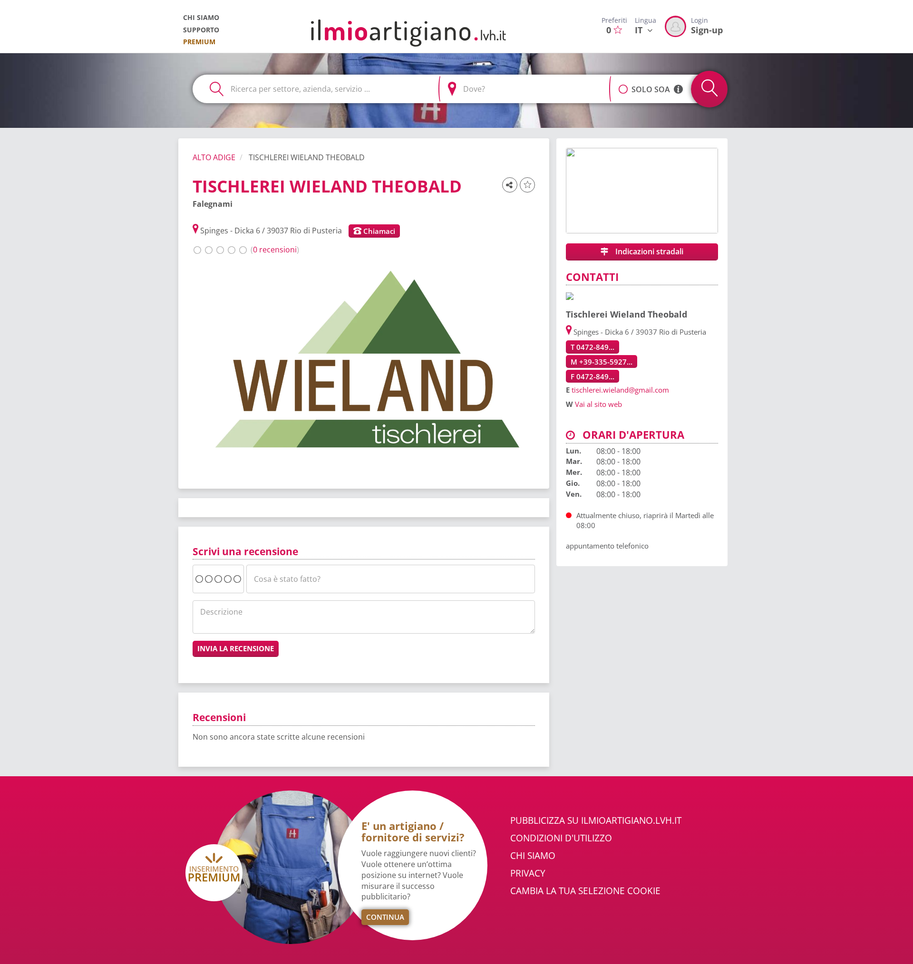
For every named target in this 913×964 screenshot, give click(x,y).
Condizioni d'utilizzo (561, 838)
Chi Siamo (532, 855)
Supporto (201, 29)
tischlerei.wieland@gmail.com (620, 390)
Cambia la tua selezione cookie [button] (585, 891)
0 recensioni (275, 249)
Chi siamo (201, 17)
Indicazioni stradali (648, 251)
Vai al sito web (598, 404)
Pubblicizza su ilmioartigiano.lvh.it (595, 820)
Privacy (527, 873)
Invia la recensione (235, 648)
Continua (385, 917)
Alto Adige (214, 157)
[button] (623, 84)
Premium (199, 41)
